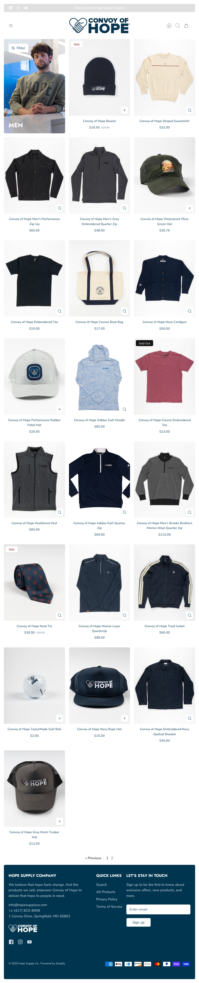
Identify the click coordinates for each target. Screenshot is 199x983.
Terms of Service (109, 906)
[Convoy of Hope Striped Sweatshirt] (164, 77)
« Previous (93, 858)
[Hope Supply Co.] (99, 25)
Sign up (139, 922)
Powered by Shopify (52, 963)
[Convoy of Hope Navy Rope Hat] (99, 685)
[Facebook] (11, 7)
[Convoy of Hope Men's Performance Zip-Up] (34, 175)
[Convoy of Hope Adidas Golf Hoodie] (99, 376)
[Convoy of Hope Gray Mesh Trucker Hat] (34, 788)
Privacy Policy (106, 899)
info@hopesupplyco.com (28, 905)
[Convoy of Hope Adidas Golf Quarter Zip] (99, 479)
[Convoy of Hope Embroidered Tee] (34, 278)
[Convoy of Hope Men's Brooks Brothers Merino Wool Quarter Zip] (164, 479)
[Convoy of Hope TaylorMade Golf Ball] (34, 685)
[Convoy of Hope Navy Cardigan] (164, 278)
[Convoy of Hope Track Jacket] (164, 582)
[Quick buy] (189, 110)
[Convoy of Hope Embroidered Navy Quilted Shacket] (164, 685)
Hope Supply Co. (28, 963)
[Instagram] (18, 7)
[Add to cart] (124, 110)
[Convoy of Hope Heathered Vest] (34, 479)
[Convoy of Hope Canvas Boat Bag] (99, 278)
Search (101, 884)
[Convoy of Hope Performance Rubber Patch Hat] (34, 376)
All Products (105, 892)
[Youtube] (26, 7)
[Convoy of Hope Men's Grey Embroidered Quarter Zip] (99, 175)
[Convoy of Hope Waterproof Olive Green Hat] (164, 175)
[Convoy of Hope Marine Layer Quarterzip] (99, 582)
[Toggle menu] (13, 25)
